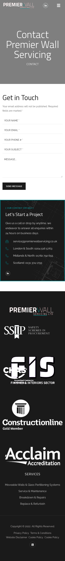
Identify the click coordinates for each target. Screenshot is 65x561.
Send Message (14, 186)
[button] (58, 5)
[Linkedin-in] (45, 5)
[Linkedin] (33, 545)
